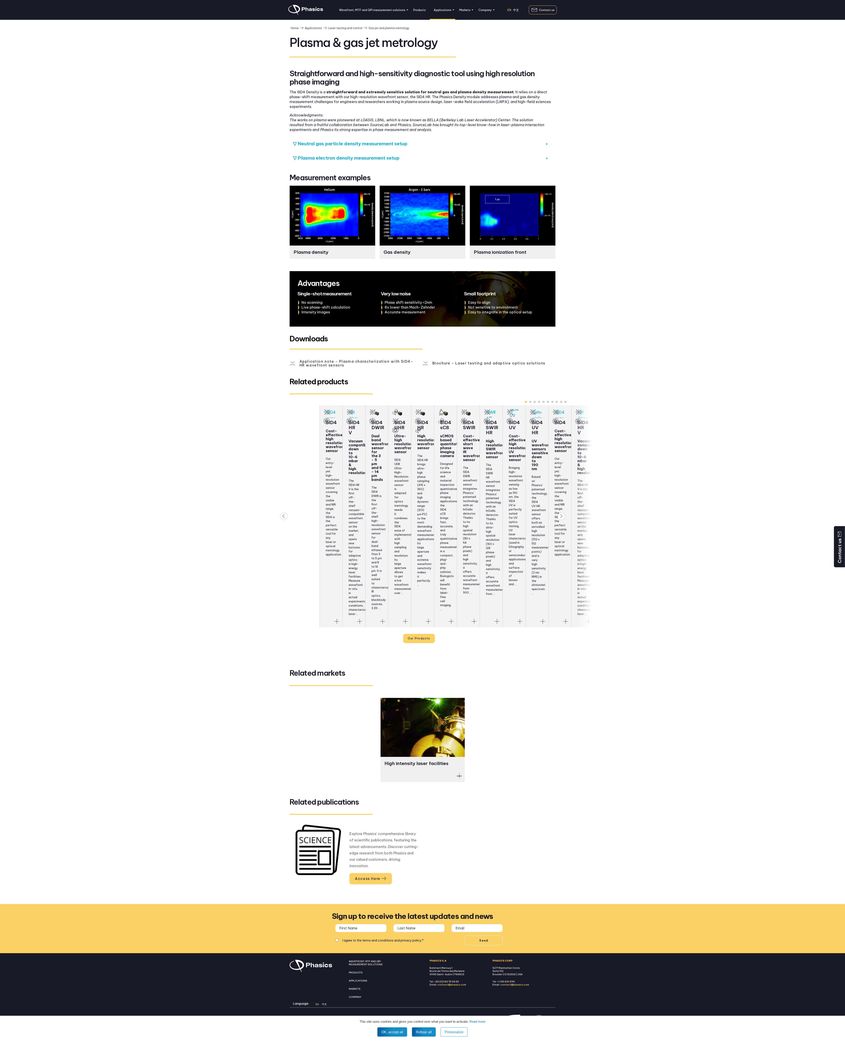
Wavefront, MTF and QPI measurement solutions (372, 10)
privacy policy (410, 940)
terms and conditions (377, 940)
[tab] (422, 141)
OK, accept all (392, 1032)
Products (419, 10)
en (509, 10)
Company (485, 10)
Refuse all (424, 1032)
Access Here (367, 878)
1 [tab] (526, 402)
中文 (516, 10)
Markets (464, 10)
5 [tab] (543, 402)
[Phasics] (305, 14)
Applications (442, 10)
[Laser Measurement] (327, 412)
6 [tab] (548, 402)
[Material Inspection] (395, 412)
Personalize (454, 1032)
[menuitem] (372, 10)
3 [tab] (535, 402)
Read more (476, 1021)
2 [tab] (530, 402)
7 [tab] (552, 402)
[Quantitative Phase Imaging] (441, 412)
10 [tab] (565, 402)
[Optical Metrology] (578, 421)
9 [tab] (561, 402)
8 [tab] (557, 402)
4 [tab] (539, 402)
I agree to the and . (383, 940)
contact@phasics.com (451, 984)
